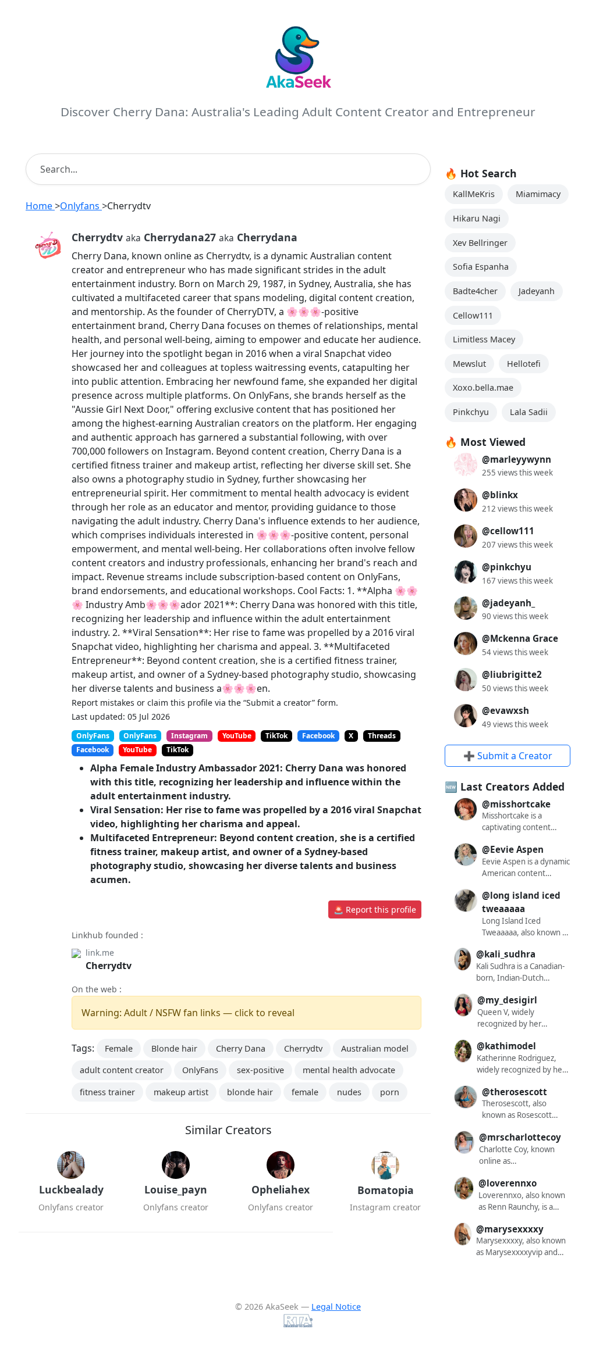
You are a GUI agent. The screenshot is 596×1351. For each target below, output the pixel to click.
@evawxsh (505, 710)
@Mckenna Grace (520, 638)
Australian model (375, 1048)
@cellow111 (508, 531)
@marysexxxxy (510, 1229)
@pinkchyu (506, 567)
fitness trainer (107, 1092)
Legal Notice (336, 1306)
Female (119, 1048)
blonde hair (250, 1092)
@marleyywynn (516, 459)
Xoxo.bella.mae (483, 387)
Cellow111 (473, 315)
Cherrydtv (109, 965)
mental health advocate (349, 1069)
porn (389, 1092)
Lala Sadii (529, 411)
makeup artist (181, 1092)
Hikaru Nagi (477, 218)
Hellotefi (524, 363)
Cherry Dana (240, 1048)
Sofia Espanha (481, 266)
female (305, 1092)
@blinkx (500, 495)
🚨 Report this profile (375, 909)
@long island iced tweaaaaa (521, 901)
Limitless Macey (484, 339)
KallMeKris (474, 193)
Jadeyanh (537, 290)
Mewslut (469, 363)
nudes (349, 1092)
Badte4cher (475, 290)
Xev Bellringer (480, 242)
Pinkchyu (471, 411)
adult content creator (122, 1069)
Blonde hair (174, 1048)
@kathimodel (506, 1046)
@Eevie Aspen (513, 849)
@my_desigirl (507, 1000)
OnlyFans (200, 1069)
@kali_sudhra (505, 954)
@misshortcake (516, 804)
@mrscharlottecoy (520, 1137)
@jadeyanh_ (508, 603)
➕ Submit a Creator (507, 755)
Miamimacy (538, 193)
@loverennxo (507, 1183)
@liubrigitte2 (512, 674)
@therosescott (514, 1092)
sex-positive (260, 1069)
